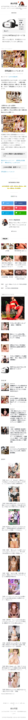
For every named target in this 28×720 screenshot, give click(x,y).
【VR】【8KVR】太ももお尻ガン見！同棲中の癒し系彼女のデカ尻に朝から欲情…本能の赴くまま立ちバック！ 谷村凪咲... (14, 644)
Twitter (15, 231)
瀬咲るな (12, 188)
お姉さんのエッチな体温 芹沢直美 (20, 278)
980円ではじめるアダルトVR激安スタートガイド (18, 368)
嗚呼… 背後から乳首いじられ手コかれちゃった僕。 (20, 264)
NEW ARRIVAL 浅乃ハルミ (21, 251)
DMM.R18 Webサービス (10, 693)
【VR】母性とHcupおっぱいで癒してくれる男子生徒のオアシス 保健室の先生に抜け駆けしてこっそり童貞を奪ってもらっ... (14, 668)
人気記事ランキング (14, 703)
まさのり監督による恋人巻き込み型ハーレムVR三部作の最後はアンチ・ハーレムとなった (18, 401)
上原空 (11, 186)
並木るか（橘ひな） (18, 186)
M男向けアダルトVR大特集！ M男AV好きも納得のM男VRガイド (18, 346)
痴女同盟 (14, 3)
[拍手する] (14, 196)
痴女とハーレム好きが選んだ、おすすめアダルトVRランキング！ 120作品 (18, 336)
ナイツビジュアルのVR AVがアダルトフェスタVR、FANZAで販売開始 (18, 450)
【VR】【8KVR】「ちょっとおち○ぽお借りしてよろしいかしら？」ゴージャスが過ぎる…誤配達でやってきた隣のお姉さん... (14, 621)
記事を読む (20, 41)
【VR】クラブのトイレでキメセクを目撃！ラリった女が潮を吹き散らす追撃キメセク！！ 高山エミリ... (14, 598)
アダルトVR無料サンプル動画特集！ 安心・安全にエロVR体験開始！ (18, 357)
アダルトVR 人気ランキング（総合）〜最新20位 (17, 324)
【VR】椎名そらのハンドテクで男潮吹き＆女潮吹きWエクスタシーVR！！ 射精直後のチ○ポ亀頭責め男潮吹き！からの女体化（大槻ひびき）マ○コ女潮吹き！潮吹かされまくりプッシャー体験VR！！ (18, 416)
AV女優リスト (6, 703)
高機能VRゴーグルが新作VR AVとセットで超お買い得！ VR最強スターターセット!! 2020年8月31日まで (18, 388)
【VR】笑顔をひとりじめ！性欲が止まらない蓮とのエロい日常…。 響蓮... (14, 690)
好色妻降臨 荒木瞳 (7, 277)
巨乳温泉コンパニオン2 (7, 171)
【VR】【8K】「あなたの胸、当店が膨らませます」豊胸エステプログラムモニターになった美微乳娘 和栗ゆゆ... (14, 575)
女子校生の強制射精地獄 (11, 288)
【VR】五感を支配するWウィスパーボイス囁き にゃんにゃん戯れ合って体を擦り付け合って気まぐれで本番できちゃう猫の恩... (14, 505)
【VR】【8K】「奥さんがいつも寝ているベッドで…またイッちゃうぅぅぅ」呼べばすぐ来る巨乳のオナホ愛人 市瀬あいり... (14, 551)
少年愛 (7, 251)
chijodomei (17, 220)
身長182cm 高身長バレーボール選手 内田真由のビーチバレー (7, 264)
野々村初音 (17, 188)
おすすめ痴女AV (13, 76)
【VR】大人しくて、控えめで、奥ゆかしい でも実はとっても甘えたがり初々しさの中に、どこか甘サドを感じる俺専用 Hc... (14, 482)
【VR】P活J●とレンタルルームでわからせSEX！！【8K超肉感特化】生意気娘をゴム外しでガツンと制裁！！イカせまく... (13, 528)
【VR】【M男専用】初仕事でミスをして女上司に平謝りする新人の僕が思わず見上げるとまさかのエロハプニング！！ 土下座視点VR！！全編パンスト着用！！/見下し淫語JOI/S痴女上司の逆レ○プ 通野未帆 (18, 435)
